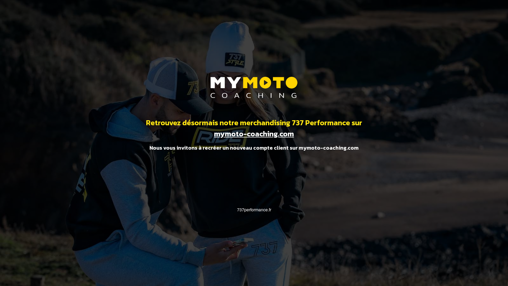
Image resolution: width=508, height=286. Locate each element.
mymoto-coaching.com (254, 133)
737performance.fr (254, 210)
